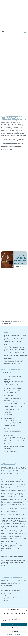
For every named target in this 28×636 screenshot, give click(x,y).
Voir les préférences (14, 631)
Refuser (14, 627)
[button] (26, 610)
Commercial (15, 320)
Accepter (14, 624)
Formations (9, 320)
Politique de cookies (9, 634)
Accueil (3, 320)
